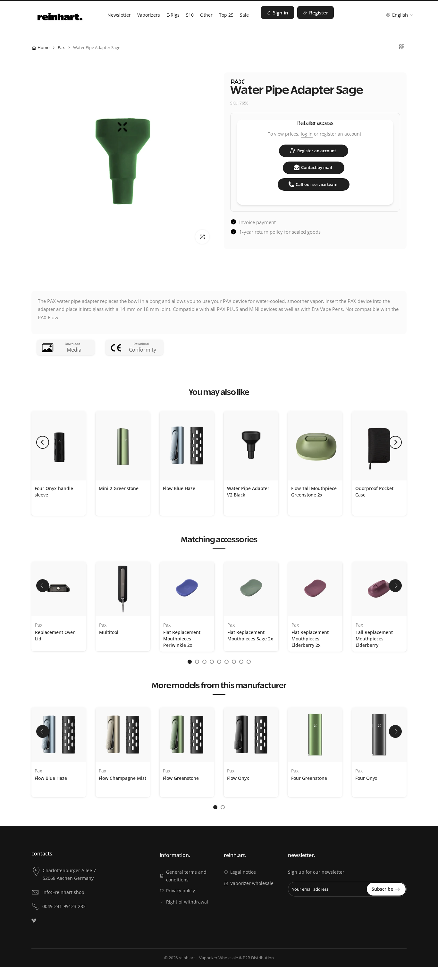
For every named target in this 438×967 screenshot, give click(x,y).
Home (43, 47)
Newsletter (119, 15)
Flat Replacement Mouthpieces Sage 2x (250, 635)
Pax (61, 47)
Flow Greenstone (181, 778)
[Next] (395, 442)
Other (206, 15)
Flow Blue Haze (179, 488)
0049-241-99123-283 (64, 906)
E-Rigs (173, 15)
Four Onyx (366, 778)
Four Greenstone (309, 778)
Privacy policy (180, 891)
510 (190, 15)
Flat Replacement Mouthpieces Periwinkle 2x (181, 638)
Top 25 (226, 15)
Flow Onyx (238, 778)
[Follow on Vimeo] (33, 920)
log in (307, 134)
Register (318, 12)
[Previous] (42, 442)
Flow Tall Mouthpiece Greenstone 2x (314, 491)
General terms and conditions (186, 876)
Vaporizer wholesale (252, 883)
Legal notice (243, 872)
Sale (244, 15)
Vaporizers (148, 15)
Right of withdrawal (187, 902)
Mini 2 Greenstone (119, 488)
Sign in (280, 12)
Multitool (108, 632)
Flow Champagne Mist (122, 778)
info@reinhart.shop (63, 892)
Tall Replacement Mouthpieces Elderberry (374, 638)
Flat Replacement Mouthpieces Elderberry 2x (310, 638)
